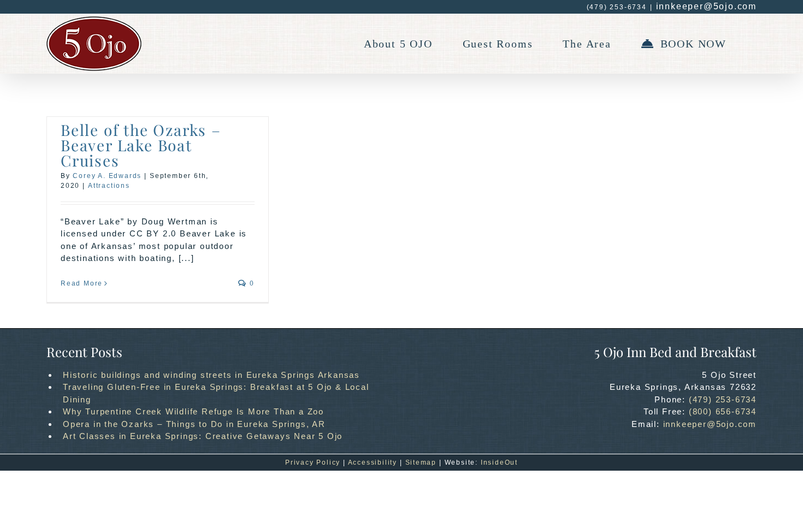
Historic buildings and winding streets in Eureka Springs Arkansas (211, 374)
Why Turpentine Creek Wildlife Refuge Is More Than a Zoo (193, 411)
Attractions (109, 185)
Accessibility (372, 462)
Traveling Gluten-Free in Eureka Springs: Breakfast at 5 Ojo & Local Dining (216, 393)
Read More (82, 283)
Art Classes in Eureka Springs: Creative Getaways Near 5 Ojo (203, 436)
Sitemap (421, 462)
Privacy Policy (312, 462)
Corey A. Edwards (107, 176)
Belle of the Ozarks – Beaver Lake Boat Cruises (141, 145)
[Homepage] (93, 43)
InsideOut (499, 462)
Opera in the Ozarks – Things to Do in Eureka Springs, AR (194, 424)
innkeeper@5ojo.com (706, 6)
